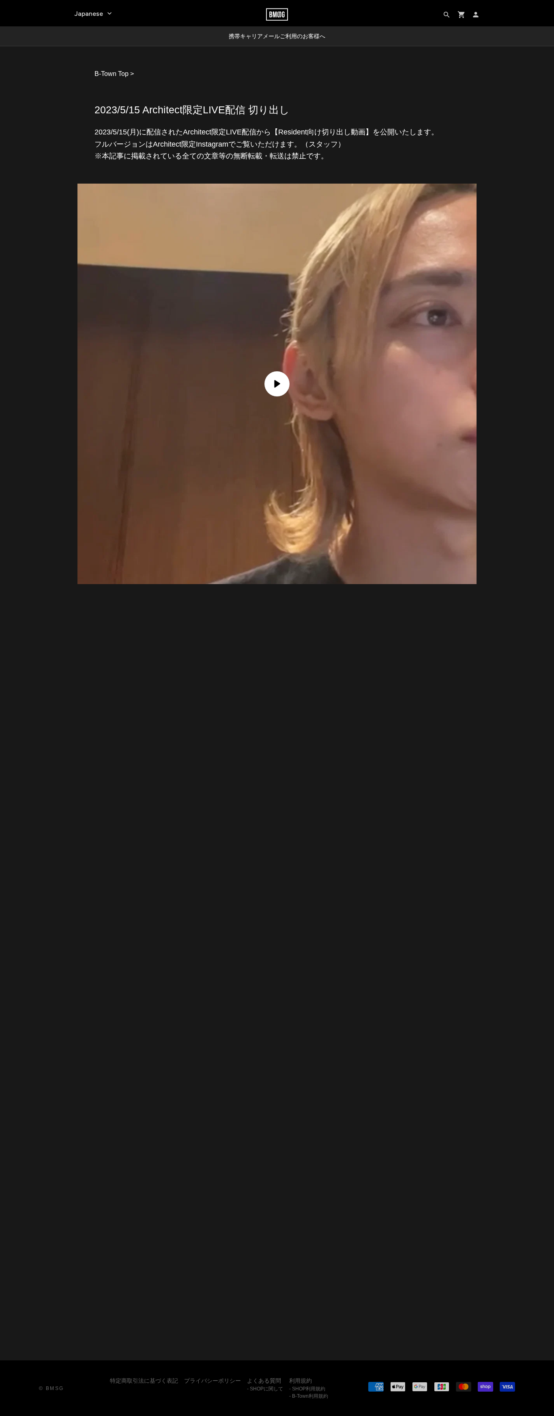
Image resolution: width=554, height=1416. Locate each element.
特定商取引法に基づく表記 (144, 1380)
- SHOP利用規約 (307, 1389)
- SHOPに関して (265, 1389)
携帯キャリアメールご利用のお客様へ (277, 36)
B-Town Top (111, 73)
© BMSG (51, 1388)
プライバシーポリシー (212, 1380)
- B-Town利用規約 (308, 1396)
